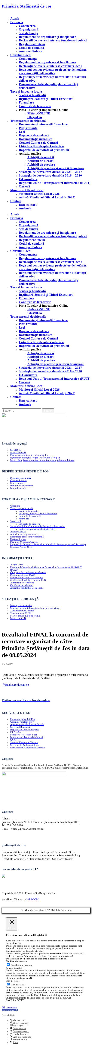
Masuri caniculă (18, 618)
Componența (28, 58)
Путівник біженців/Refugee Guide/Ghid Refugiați (35, 457)
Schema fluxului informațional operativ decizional (35, 608)
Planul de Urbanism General (24, 542)
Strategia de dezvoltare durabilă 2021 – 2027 (50, 172)
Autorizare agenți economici (24, 534)
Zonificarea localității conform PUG (28, 580)
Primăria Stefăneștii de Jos (27, 6)
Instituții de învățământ (21, 485)
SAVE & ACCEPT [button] (15, 1000)
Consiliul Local (20, 55)
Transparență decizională (28, 120)
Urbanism (15, 505)
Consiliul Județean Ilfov (22, 721)
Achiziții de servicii (40, 157)
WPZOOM (33, 899)
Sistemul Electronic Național (24, 742)
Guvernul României (20, 727)
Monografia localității (21, 605)
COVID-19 (15, 450)
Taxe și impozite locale (26, 91)
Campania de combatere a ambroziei (28, 572)
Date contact (28, 204)
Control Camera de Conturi (38, 142)
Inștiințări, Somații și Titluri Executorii (46, 98)
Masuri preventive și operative (25, 615)
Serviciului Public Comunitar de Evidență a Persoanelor (37, 526)
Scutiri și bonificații (28, 511)
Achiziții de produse (41, 164)
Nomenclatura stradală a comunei (26, 577)
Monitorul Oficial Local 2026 (39, 193)
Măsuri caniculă (18, 452)
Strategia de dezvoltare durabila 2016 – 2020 (50, 175)
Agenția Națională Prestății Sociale (27, 724)
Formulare (26, 102)
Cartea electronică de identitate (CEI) (37, 529)
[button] (10, 1010)
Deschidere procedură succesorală (27, 536)
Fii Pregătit (15, 732)
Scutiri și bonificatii (32, 95)
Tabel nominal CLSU (20, 613)
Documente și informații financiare (43, 124)
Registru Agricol (18, 539)
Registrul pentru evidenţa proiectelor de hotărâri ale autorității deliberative (53, 71)
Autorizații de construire (22, 582)
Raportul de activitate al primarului (44, 150)
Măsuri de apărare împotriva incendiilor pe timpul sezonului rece (42, 460)
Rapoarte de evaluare (34, 135)
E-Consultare (28, 179)
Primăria (16, 22)
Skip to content (9, 1007)
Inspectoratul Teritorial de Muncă (26, 737)
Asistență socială (18, 531)
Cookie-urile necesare (21, 965)
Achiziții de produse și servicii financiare (55, 168)
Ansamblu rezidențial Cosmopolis (26, 587)
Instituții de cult (18, 488)
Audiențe (25, 208)
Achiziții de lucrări (40, 161)
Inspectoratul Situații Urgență (24, 729)
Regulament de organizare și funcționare (47, 36)
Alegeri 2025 (16, 564)
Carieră (24, 186)
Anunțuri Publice (30, 51)
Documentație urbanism (35, 139)
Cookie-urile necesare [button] (16, 961)
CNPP (13, 739)
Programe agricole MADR (23, 575)
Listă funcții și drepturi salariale (41, 146)
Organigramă (28, 29)
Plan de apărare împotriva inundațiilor (29, 455)
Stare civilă (15, 521)
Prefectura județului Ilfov (22, 719)
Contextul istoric (18, 480)
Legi (22, 131)
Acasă (14, 18)
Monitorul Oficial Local (26, 190)
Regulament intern (32, 44)
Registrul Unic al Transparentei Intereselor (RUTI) (54, 182)
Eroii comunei (17, 483)
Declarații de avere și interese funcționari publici (53, 40)
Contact (15, 201)
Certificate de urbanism (21, 585)
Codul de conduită (31, 47)
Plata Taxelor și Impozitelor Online (27, 747)
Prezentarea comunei (20, 478)
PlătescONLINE (38, 113)
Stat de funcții (28, 33)
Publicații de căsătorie (29, 523)
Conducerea (27, 25)
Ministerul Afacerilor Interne (24, 734)
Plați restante (28, 128)
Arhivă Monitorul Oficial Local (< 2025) (47, 197)
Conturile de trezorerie (35, 106)
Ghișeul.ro (34, 117)
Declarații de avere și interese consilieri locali (50, 66)
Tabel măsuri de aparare (22, 610)
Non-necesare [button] (12, 980)
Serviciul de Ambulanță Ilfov (24, 745)
